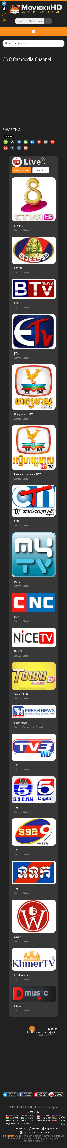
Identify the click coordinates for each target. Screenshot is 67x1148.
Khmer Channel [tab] (21, 170)
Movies (18, 43)
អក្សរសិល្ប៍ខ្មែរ (51, 1128)
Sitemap (45, 1132)
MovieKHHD (33, 1111)
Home (8, 43)
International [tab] (41, 170)
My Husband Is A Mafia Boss (32, 1032)
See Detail (61, 1124)
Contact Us (28, 1132)
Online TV (20, 1128)
